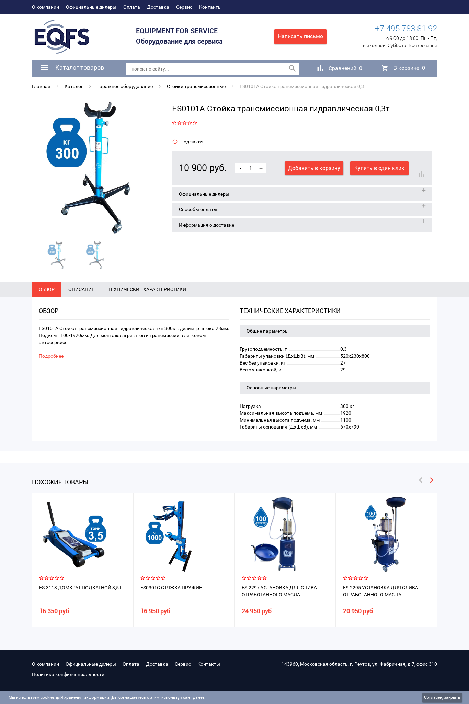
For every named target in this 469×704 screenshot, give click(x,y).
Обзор (47, 289)
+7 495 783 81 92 (406, 28)
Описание (81, 289)
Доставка (158, 7)
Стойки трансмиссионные (196, 86)
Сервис (184, 7)
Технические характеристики (147, 289)
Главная (41, 86)
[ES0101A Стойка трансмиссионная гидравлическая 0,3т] (97, 167)
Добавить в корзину (314, 168)
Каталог (74, 86)
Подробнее (51, 356)
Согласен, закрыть (442, 697)
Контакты (210, 7)
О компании (45, 7)
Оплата (131, 7)
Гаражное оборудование (125, 86)
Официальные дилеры (91, 7)
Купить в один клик (379, 168)
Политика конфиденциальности (68, 674)
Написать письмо (300, 36)
